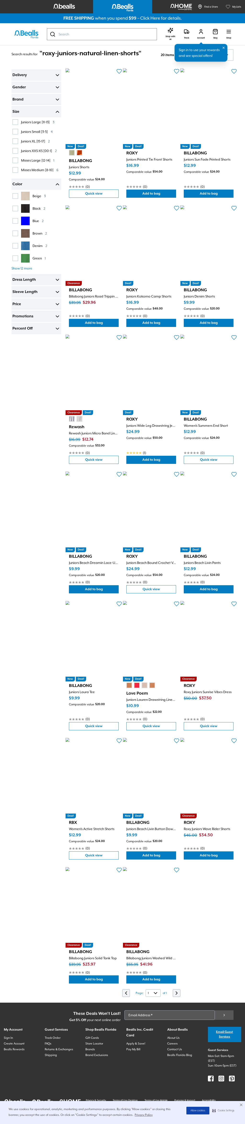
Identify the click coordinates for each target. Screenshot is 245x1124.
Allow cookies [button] (197, 1110)
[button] (223, 1110)
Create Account (14, 1043)
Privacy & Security (96, 1100)
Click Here (150, 18)
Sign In (8, 1038)
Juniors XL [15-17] (35, 141)
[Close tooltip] (223, 48)
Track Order (53, 1038)
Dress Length (24, 280)
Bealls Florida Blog (179, 1055)
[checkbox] (15, 122)
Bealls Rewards (14, 1049)
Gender (19, 87)
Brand (17, 99)
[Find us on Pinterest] (232, 1078)
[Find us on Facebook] (211, 1078)
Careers (172, 1043)
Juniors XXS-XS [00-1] (39, 151)
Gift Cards (92, 1038)
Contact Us (174, 1049)
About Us (173, 1038)
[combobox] (102, 34)
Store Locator (94, 1043)
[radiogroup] (75, 153)
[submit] (224, 1015)
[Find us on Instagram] (221, 1078)
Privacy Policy (144, 1115)
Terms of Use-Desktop (125, 1100)
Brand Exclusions (96, 1055)
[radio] (72, 153)
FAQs (48, 1043)
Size (15, 112)
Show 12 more (21, 268)
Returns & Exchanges (59, 1049)
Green (39, 258)
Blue (38, 221)
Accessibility (209, 1100)
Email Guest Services (224, 1034)
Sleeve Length (25, 292)
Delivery (19, 75)
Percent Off (22, 328)
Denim (40, 246)
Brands (90, 1049)
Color (17, 184)
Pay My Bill (133, 1049)
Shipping (51, 1055)
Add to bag (159, 195)
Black (39, 208)
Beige (39, 196)
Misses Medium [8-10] (39, 170)
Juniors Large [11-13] (37, 122)
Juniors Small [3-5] (37, 131)
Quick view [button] (101, 195)
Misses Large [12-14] (37, 160)
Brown (40, 233)
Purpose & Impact (184, 1100)
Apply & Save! (135, 1043)
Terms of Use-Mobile (156, 1100)
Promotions (22, 316)
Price (16, 304)
